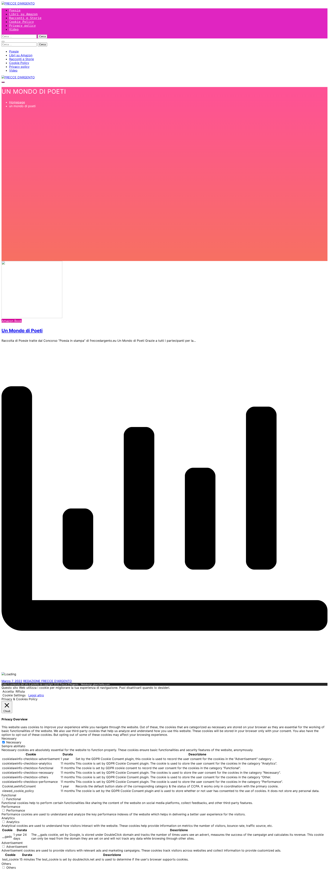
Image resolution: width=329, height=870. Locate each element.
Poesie (15, 10)
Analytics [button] (8, 818)
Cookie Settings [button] (14, 695)
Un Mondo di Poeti (22, 330)
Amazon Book (12, 321)
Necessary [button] (9, 738)
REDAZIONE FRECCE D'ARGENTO (47, 681)
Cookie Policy (21, 22)
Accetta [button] (8, 691)
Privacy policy (22, 25)
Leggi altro (36, 695)
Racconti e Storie (25, 18)
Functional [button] (9, 795)
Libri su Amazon (23, 14)
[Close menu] (3, 41)
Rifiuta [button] (20, 691)
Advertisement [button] (12, 843)
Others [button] (6, 864)
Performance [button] (11, 807)
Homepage (17, 102)
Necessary (13, 742)
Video (14, 29)
